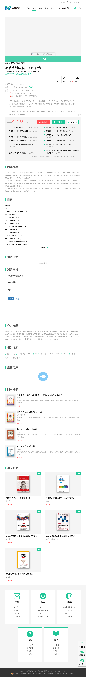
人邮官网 (69, 616)
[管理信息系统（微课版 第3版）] (23, 483)
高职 (7, 354)
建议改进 (30, 651)
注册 (70, 2)
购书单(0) (78, 2)
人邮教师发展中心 (69, 607)
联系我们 (17, 610)
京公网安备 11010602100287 (22, 674)
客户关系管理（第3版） (27, 446)
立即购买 (42, 122)
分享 (58, 81)
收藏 (71, 81)
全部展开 (42, 247)
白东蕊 (8, 577)
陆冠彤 (31, 87)
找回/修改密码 (43, 610)
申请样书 (59, 122)
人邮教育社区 (14, 9)
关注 (44, 59)
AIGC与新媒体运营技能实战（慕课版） (62, 536)
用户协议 (17, 616)
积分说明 (43, 613)
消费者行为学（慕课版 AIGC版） (31, 412)
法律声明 (17, 613)
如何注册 (43, 607)
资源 (45, 8)
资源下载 (56, 648)
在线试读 (74, 122)
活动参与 (56, 651)
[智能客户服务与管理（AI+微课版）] (63, 483)
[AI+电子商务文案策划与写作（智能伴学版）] (23, 521)
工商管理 (65, 354)
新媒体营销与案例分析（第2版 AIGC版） (23, 574)
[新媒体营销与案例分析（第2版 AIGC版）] (23, 559)
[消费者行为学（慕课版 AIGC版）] (10, 417)
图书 (33, 8)
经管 (14, 354)
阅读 (77, 81)
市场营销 (22, 354)
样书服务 (56, 645)
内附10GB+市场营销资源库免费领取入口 (18, 74)
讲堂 (52, 8)
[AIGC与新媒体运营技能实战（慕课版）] (63, 521)
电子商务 (44, 354)
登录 (63, 2)
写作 (78, 8)
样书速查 (30, 645)
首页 (27, 8)
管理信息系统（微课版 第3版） (19, 498)
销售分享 (56, 654)
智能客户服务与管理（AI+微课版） (60, 498)
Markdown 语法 (43, 616)
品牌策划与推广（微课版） (28, 429)
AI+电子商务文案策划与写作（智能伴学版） (23, 536)
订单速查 (30, 648)
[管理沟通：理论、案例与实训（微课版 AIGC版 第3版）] (10, 400)
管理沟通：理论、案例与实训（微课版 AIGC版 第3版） (40, 395)
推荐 (64, 81)
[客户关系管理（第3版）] (10, 451)
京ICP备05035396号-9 (39, 674)
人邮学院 (69, 610)
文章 (39, 8)
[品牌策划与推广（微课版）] (10, 434)
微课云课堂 (69, 613)
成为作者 (30, 654)
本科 (29, 354)
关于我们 (17, 607)
